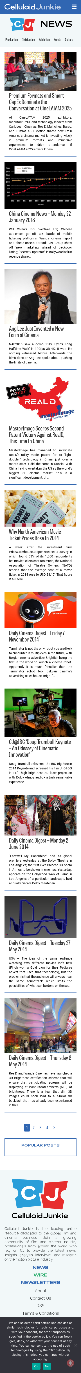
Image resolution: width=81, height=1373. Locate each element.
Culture (69, 40)
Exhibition (44, 40)
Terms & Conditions (40, 1313)
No (47, 1366)
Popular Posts (40, 1146)
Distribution (28, 40)
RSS (40, 1305)
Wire (40, 1275)
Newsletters (40, 1283)
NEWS (56, 25)
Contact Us (40, 1298)
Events (57, 40)
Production (11, 40)
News (40, 1268)
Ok (36, 1366)
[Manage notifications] (70, 1363)
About (40, 1290)
